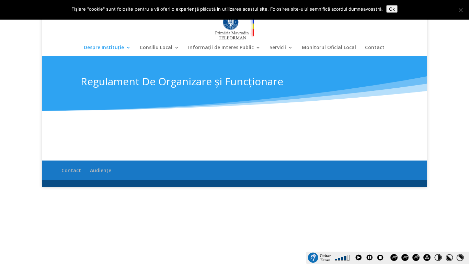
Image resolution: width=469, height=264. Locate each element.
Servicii (278, 48)
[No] (460, 10)
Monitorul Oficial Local (329, 48)
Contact (375, 48)
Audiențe (100, 170)
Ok (392, 9)
